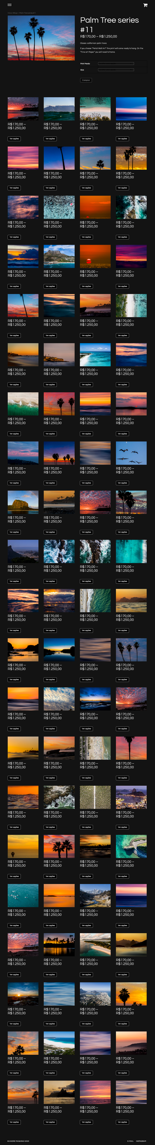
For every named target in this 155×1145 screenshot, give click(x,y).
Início (10, 13)
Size (82, 70)
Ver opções (14, 139)
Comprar (86, 80)
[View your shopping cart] (145, 5)
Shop (15, 13)
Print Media (85, 64)
